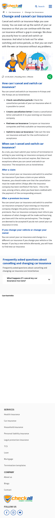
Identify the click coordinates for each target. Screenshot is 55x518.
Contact (7, 489)
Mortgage (8, 459)
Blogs (6, 483)
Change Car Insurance (34, 12)
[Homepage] (3, 12)
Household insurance (13, 427)
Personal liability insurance (16, 433)
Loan (6, 452)
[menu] (50, 6)
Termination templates (15, 465)
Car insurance (15, 12)
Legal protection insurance (16, 440)
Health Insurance (12, 414)
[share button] (49, 76)
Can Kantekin (8, 295)
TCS (6, 446)
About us (8, 477)
